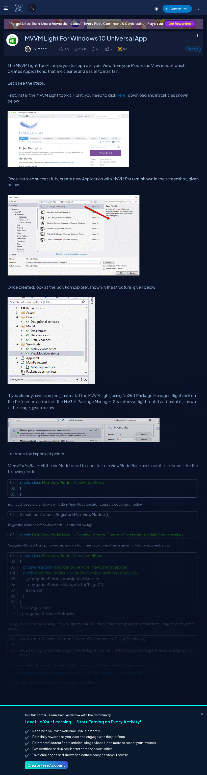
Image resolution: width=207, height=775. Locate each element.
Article (193, 49)
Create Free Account (46, 765)
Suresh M (40, 49)
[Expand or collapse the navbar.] (6, 8)
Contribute (178, 9)
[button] (198, 9)
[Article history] (61, 49)
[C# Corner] (19, 8)
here (121, 95)
